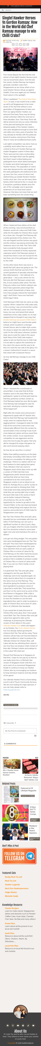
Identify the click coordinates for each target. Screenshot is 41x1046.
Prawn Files (10, 923)
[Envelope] (33, 1025)
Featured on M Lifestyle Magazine (28, 789)
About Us (20, 1031)
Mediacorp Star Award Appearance (33, 829)
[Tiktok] (28, 1025)
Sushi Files (9, 933)
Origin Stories (11, 892)
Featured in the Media (11, 705)
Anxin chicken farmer (26, 628)
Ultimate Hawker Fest (11, 626)
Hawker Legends (12, 885)
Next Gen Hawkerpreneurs (16, 888)
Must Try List (10, 881)
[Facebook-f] (7, 1025)
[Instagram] (13, 1025)
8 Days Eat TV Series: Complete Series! (33, 810)
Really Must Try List (13, 877)
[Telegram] (23, 1025)
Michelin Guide (11, 896)
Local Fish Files (11, 946)
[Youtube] (18, 1025)
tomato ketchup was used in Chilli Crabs (19, 320)
